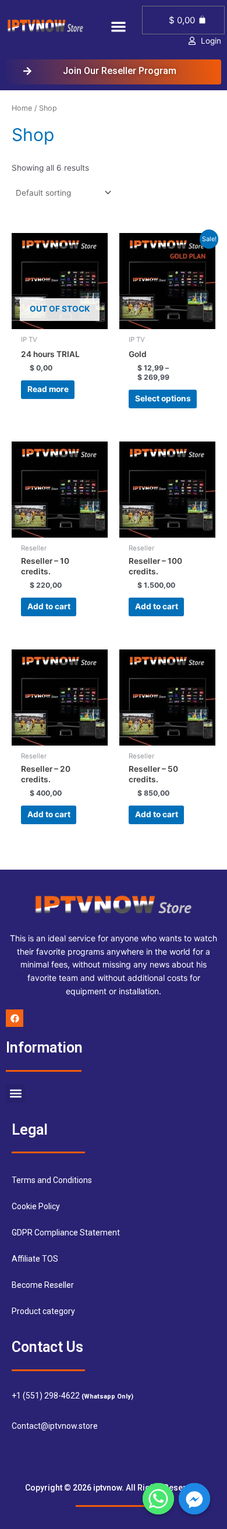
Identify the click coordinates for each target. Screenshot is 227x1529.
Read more (48, 389)
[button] (119, 27)
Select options (163, 398)
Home (22, 108)
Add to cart (48, 606)
